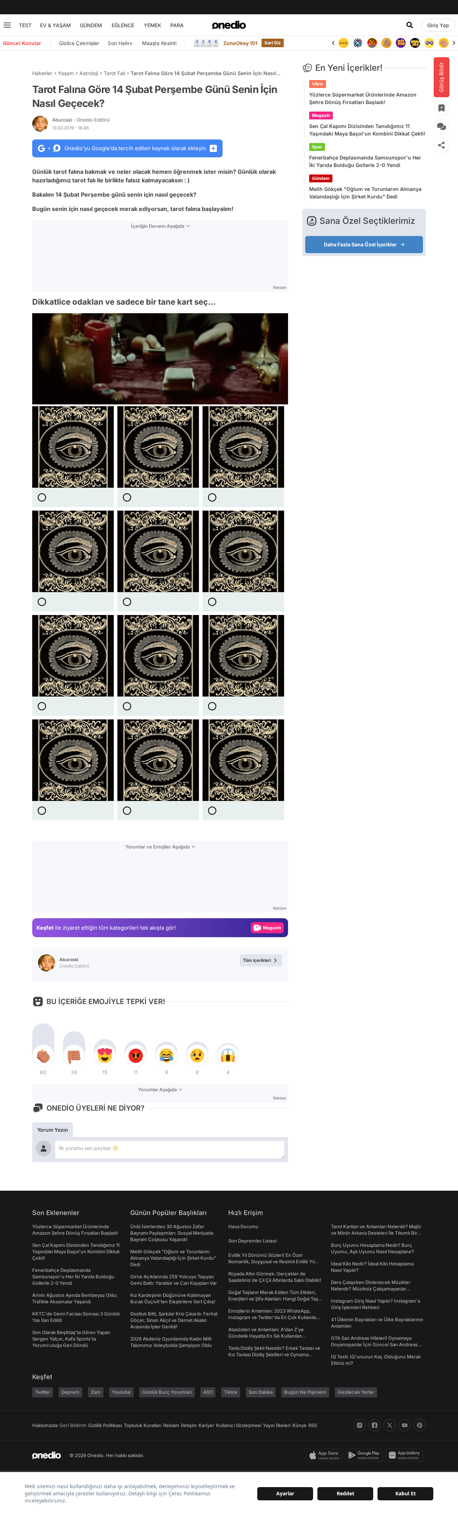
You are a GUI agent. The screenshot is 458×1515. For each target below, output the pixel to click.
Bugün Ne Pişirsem (305, 1392)
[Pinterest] (420, 1425)
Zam (96, 1392)
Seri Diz (272, 42)
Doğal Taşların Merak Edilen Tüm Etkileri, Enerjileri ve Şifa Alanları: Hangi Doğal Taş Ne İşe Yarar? (273, 1298)
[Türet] (358, 43)
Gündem (321, 178)
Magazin (321, 115)
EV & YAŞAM (55, 25)
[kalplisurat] (444, 43)
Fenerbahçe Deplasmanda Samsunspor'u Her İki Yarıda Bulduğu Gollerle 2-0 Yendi (365, 161)
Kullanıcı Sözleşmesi (238, 1425)
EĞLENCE (123, 25)
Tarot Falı (114, 73)
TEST (25, 25)
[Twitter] (390, 1425)
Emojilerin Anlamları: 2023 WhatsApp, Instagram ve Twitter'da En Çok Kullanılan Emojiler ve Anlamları (273, 1317)
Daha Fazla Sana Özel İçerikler (360, 244)
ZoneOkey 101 (240, 43)
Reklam (171, 1425)
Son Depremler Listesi (252, 1241)
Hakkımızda (45, 1425)
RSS (312, 1425)
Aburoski (81, 120)
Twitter (42, 1392)
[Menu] (7, 25)
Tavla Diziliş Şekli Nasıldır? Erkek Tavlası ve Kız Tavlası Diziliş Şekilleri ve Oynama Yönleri (274, 1354)
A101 (208, 1392)
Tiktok (230, 1392)
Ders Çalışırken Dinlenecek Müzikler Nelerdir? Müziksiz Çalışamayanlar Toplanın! (370, 1288)
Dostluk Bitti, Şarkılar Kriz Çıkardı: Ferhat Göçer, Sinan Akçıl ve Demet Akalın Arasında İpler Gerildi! (174, 1320)
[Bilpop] (386, 43)
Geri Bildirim (72, 1425)
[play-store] (365, 1455)
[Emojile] (401, 43)
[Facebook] (375, 1425)
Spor (317, 146)
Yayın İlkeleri (277, 1425)
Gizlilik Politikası (105, 1425)
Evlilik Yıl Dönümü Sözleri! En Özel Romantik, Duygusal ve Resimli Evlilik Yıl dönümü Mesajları (271, 1261)
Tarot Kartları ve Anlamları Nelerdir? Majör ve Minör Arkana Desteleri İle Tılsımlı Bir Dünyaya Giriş (376, 1233)
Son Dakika (261, 1392)
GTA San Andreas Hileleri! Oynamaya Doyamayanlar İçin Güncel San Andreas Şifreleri (374, 1344)
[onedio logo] (229, 25)
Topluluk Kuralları (142, 1425)
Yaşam (66, 73)
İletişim (189, 1425)
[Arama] (409, 25)
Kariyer (206, 1425)
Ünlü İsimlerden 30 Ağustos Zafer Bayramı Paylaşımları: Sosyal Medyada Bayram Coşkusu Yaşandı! (171, 1233)
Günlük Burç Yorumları (167, 1392)
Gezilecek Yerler (356, 1392)
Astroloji (88, 73)
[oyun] (415, 43)
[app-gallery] (406, 1455)
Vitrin (317, 84)
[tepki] (43, 1055)
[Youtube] (405, 1425)
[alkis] (429, 43)
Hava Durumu (243, 1226)
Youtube (121, 1392)
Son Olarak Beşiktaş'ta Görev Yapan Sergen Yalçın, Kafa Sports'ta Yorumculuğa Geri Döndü (71, 1338)
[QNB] (343, 43)
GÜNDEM (91, 25)
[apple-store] (325, 1455)
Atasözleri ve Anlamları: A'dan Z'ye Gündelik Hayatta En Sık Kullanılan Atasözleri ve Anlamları (266, 1336)
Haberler (42, 73)
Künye (299, 1425)
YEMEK (152, 25)
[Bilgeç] (372, 43)
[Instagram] (360, 1425)
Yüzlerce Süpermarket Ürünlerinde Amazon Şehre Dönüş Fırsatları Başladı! (362, 98)
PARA (177, 25)
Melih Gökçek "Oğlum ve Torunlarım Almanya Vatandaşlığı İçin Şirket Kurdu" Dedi (365, 193)
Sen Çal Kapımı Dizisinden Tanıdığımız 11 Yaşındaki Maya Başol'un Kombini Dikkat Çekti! (367, 130)
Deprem (70, 1392)
